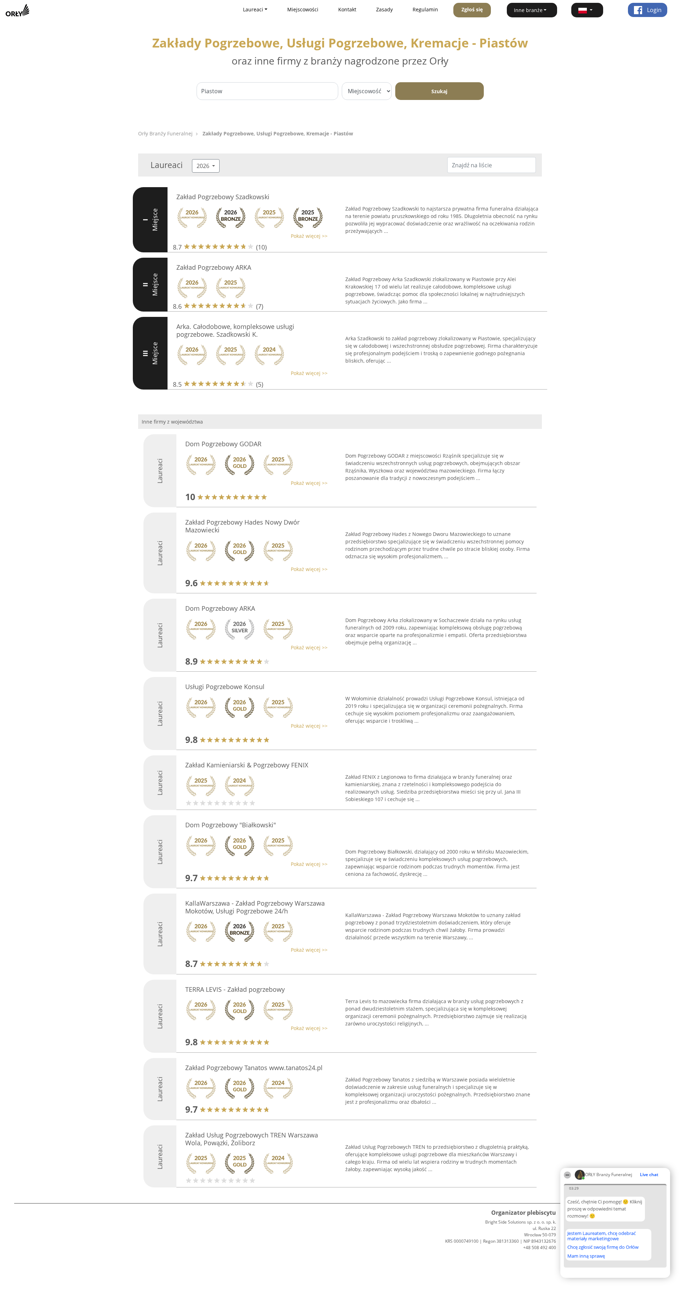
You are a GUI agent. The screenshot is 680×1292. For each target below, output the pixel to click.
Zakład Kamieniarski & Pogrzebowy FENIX (246, 765)
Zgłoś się (472, 9)
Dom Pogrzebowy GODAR (223, 444)
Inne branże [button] (528, 10)
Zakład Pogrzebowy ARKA (213, 267)
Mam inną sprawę (586, 1256)
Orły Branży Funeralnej (165, 133)
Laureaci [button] (253, 9)
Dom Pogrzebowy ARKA (220, 608)
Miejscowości (302, 9)
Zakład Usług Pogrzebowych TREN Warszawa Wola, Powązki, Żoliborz (251, 1139)
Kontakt (347, 9)
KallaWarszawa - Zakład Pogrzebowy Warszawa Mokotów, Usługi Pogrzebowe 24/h (255, 907)
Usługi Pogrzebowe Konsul (225, 686)
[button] (587, 10)
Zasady (384, 9)
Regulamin (425, 9)
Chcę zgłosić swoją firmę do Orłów (603, 1247)
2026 (204, 166)
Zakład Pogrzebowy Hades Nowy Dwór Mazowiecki (242, 526)
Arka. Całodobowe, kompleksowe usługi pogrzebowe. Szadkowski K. (235, 330)
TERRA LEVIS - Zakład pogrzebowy (235, 989)
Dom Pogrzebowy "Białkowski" (230, 825)
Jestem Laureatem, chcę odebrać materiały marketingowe (601, 1236)
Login (654, 10)
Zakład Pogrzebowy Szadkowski (223, 196)
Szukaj (439, 91)
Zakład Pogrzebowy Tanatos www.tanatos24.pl (254, 1067)
